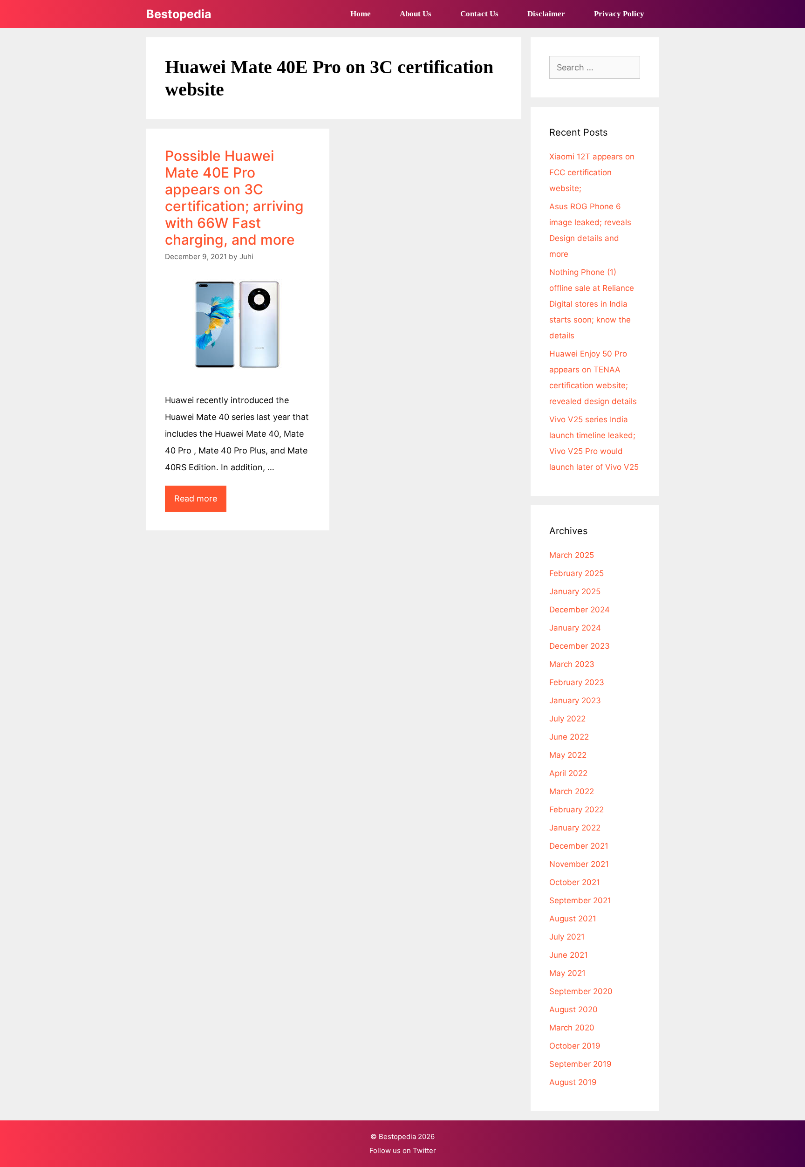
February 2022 (576, 809)
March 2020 (571, 1027)
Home (360, 13)
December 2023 (579, 646)
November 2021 (579, 864)
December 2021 (578, 846)
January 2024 (575, 627)
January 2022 (574, 827)
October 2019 (574, 1045)
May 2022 (568, 755)
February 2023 (576, 682)
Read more (200, 502)
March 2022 (571, 791)
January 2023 (575, 700)
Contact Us (479, 13)
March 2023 (571, 664)
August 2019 (573, 1082)
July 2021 (567, 936)
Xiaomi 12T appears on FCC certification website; (591, 172)
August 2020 (573, 1009)
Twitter (424, 1150)
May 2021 (567, 973)
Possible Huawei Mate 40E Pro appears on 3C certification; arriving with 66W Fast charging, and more (234, 197)
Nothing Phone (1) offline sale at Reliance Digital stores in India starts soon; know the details (591, 304)
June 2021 (568, 955)
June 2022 (569, 736)
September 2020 (581, 991)
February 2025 (576, 573)
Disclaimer (546, 13)
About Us (415, 13)
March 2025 (571, 555)
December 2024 (579, 609)
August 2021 (572, 918)
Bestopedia (178, 14)
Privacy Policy (619, 13)
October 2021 (574, 882)
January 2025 (574, 591)
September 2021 (580, 900)
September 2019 (580, 1064)
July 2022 (567, 718)
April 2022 (568, 773)
